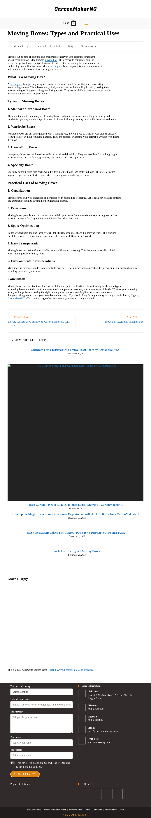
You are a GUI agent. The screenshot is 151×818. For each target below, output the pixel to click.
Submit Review (25, 774)
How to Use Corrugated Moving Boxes (75, 551)
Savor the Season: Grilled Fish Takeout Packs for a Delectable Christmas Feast (76, 532)
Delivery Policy (34, 809)
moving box (51, 60)
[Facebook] (95, 794)
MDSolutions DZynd (114, 809)
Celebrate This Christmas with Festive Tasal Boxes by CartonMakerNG (75, 349)
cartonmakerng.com (99, 742)
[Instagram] (106, 794)
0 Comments (88, 46)
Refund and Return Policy (55, 809)
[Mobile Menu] (86, 23)
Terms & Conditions (93, 809)
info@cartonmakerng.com (103, 731)
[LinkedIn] (118, 794)
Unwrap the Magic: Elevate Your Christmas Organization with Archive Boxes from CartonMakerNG (75, 514)
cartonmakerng (20, 46)
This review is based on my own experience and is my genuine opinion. (43, 764)
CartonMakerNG (16, 298)
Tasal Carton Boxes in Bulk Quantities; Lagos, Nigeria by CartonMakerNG (75, 504)
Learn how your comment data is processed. (71, 670)
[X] (84, 794)
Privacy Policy (75, 809)
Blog (70, 46)
